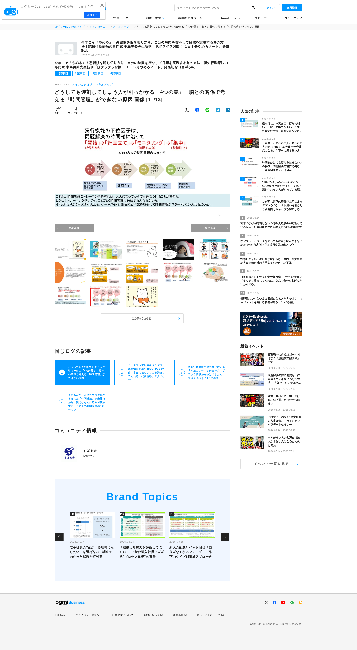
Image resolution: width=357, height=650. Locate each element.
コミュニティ (293, 18)
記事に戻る (142, 318)
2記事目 (80, 73)
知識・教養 (153, 18)
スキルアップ (121, 26)
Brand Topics (230, 18)
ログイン (269, 7)
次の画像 (210, 228)
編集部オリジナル (190, 18)
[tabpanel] (93, 536)
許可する (92, 14)
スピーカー (262, 18)
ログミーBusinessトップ (70, 26)
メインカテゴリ (99, 26)
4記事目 (115, 73)
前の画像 (74, 228)
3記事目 (98, 73)
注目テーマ (121, 18)
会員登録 (292, 7)
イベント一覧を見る (271, 463)
